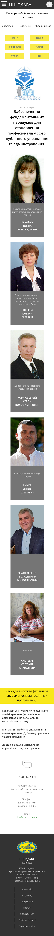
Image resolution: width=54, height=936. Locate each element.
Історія (15, 38)
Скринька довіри (27, 926)
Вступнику (27, 895)
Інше (39, 56)
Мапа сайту (27, 889)
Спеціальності (27, 913)
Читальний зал (43, 25)
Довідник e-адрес (27, 920)
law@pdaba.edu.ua (27, 817)
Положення (25, 25)
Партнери (15, 56)
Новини (39, 38)
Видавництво (15, 47)
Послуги (27, 907)
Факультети (27, 901)
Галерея (39, 47)
